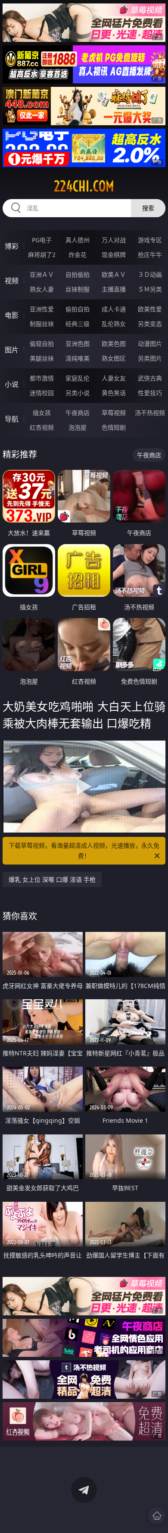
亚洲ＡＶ (42, 274)
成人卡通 (114, 309)
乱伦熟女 (114, 324)
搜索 (148, 208)
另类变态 (150, 324)
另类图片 (150, 358)
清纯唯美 (77, 358)
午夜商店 (77, 413)
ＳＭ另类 (150, 289)
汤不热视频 (150, 413)
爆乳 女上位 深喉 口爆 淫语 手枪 (52, 879)
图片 (12, 350)
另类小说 (77, 393)
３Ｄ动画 (150, 274)
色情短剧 (114, 427)
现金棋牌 (114, 254)
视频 (12, 280)
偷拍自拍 (77, 309)
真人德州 (77, 240)
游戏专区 (150, 240)
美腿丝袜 (42, 358)
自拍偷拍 (77, 274)
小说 (12, 384)
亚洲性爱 (42, 309)
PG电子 (42, 240)
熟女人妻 (42, 289)
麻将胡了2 (42, 254)
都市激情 (42, 378)
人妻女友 (114, 378)
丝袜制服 (77, 289)
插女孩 (42, 413)
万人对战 (114, 240)
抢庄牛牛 (150, 254)
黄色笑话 (114, 393)
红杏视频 (42, 427)
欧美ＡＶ (114, 274)
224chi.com (84, 186)
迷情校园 (42, 393)
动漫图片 (150, 343)
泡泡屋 (77, 427)
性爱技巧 (150, 393)
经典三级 (77, 324)
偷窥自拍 (42, 343)
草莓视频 (114, 413)
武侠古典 (150, 378)
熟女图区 (114, 358)
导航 (12, 419)
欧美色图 (114, 343)
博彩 (12, 246)
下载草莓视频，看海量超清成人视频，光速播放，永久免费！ (84, 850)
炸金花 (77, 254)
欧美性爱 (150, 309)
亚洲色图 (77, 343)
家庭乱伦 (77, 378)
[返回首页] (156, 1515)
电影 (12, 315)
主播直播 (114, 289)
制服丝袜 (42, 324)
